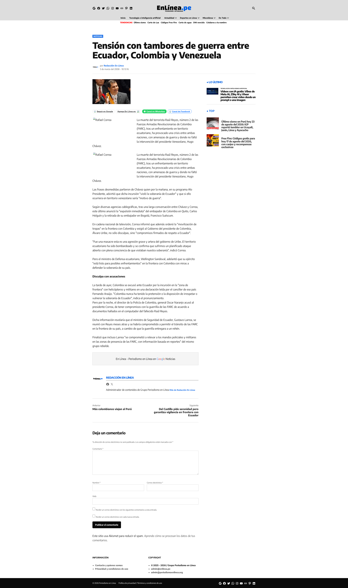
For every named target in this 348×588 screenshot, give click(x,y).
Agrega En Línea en (126, 111)
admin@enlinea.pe (160, 568)
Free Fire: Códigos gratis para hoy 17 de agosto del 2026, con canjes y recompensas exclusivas (238, 142)
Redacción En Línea (114, 65)
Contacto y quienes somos (109, 565)
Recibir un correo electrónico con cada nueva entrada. (117, 517)
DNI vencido (199, 22)
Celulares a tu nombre (216, 22)
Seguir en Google (105, 111)
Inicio (123, 18)
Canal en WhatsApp (156, 111)
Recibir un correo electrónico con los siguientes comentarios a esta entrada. (126, 510)
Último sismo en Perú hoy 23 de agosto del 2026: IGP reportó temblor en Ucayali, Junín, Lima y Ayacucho (237, 126)
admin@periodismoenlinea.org (167, 572)
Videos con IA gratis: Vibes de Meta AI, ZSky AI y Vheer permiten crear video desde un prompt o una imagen (238, 95)
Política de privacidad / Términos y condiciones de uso (140, 583)
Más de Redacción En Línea (182, 390)
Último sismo (140, 22)
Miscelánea (208, 18)
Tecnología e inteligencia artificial (145, 18)
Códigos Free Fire (169, 22)
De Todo (222, 18)
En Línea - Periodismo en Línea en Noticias (145, 358)
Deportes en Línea (188, 18)
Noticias (97, 36)
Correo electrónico (155, 482)
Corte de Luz (153, 22)
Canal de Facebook (181, 111)
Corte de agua (185, 22)
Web (94, 496)
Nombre (96, 482)
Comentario (97, 449)
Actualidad (169, 18)
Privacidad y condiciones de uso (111, 568)
